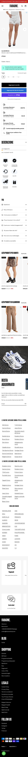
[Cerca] (22, 6)
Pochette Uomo (6, 475)
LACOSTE (17, 538)
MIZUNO (17, 542)
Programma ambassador (8, 661)
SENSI (16, 520)
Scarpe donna (18, 456)
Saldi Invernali (5, 710)
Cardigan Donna (19, 450)
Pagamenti (4, 668)
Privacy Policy (5, 689)
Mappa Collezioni (6, 702)
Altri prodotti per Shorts (10, 252)
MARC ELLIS (5, 517)
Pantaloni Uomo (19, 469)
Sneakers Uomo (6, 466)
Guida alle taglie (22, 73)
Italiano (3, 746)
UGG (16, 511)
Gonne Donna (6, 431)
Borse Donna (5, 439)
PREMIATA (18, 517)
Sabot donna (18, 453)
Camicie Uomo (6, 469)
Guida (3, 642)
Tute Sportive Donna (7, 450)
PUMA (16, 535)
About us (4, 624)
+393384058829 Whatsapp (9, 629)
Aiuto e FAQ (5, 671)
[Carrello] (25, 6)
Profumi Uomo (19, 472)
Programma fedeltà (7, 658)
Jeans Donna (18, 428)
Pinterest (4, 731)
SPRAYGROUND (19, 514)
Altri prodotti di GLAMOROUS (11, 302)
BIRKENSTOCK (6, 526)
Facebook (4, 723)
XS (3, 77)
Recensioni (5, 626)
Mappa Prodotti (6, 705)
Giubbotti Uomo (19, 493)
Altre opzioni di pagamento (14, 99)
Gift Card (4, 656)
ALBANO (4, 520)
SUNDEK (4, 532)
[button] (3, 29)
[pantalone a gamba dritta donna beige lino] (12, 319)
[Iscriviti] (25, 403)
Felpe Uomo (5, 488)
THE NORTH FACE (20, 529)
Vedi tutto (23, 253)
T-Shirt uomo (5, 472)
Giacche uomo (18, 466)
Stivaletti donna (19, 447)
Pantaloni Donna (19, 439)
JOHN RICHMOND (20, 523)
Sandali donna (6, 436)
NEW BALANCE (6, 511)
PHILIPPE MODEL (20, 532)
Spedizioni (4, 663)
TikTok (3, 728)
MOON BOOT (6, 545)
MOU (3, 514)
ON (15, 545)
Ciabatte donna (6, 447)
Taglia (14, 73)
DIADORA (5, 523)
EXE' (16, 526)
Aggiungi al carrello (14, 85)
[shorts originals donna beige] (12, 270)
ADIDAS (4, 538)
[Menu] (2, 6)
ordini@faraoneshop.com (8, 631)
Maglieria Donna (6, 456)
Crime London (6, 529)
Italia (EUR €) (12, 746)
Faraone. (8, 750)
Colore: (6, 61)
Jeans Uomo (5, 493)
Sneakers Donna (19, 436)
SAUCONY (5, 548)
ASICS (4, 535)
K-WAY (4, 542)
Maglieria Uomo (6, 485)
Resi (3, 666)
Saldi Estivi (4, 712)
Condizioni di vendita (7, 694)
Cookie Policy (5, 687)
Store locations (6, 676)
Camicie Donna (6, 428)
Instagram (4, 726)
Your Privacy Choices (7, 697)
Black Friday (5, 707)
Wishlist (4, 653)
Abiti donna (5, 425)
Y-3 (15, 548)
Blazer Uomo (5, 501)
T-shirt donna (18, 425)
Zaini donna (5, 442)
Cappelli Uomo (6, 480)
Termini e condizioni (7, 692)
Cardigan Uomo (19, 485)
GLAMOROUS (5, 51)
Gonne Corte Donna (7, 453)
